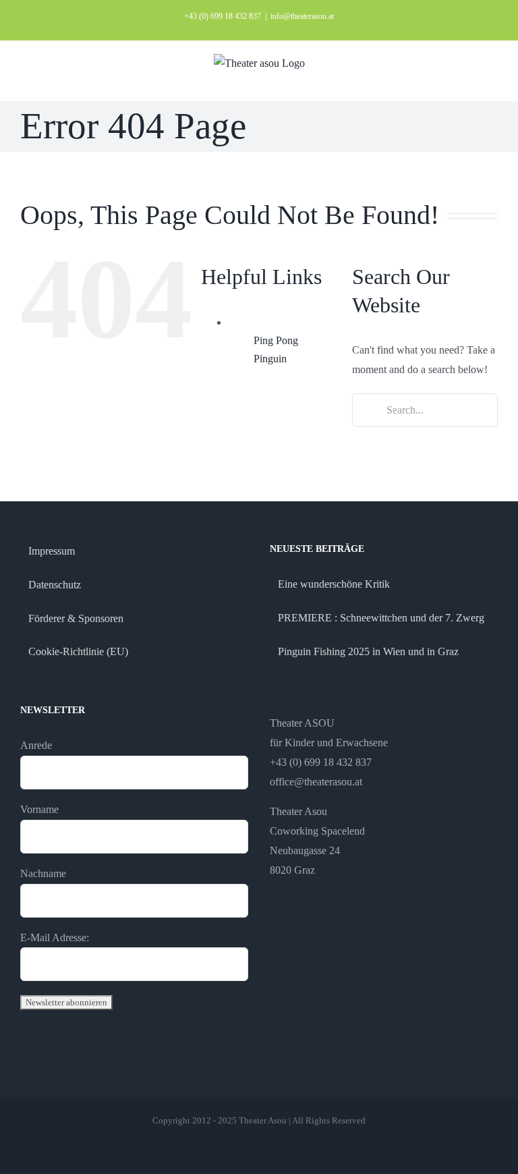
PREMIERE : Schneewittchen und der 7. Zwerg (381, 617)
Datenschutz (54, 584)
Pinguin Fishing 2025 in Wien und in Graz (368, 651)
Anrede (36, 745)
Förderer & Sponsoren (75, 618)
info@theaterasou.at (302, 16)
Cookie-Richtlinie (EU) (78, 651)
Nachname (43, 873)
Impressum (51, 551)
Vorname (39, 809)
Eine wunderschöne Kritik (334, 584)
